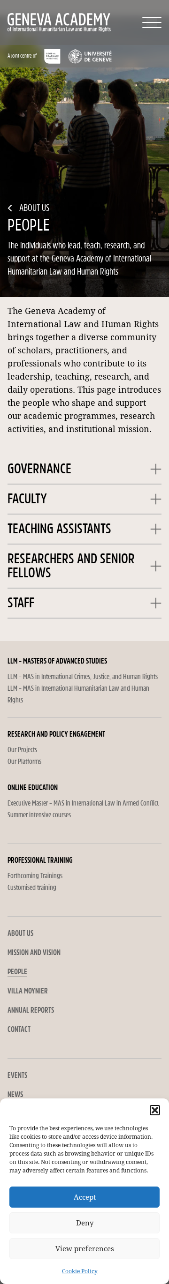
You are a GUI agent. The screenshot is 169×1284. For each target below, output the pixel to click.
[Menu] (151, 22)
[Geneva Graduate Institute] (52, 56)
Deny (84, 1223)
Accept (85, 1197)
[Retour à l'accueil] (39, 22)
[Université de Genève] (90, 56)
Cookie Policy (80, 1271)
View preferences (84, 1249)
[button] (155, 1110)
